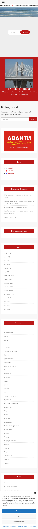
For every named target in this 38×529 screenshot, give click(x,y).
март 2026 (7, 272)
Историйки (7, 377)
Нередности (7, 400)
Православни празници (11, 426)
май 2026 (7, 264)
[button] (35, 493)
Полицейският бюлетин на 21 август (15, 207)
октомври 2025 (8, 290)
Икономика (7, 370)
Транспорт (7, 459)
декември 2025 (8, 283)
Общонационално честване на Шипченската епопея (18, 196)
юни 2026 (7, 261)
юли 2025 (7, 301)
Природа (6, 437)
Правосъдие (8, 429)
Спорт (6, 452)
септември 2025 (9, 294)
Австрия (6, 340)
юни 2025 (7, 305)
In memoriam (8, 329)
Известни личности (10, 366)
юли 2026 (7, 257)
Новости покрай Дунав (11, 403)
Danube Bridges (19, 89)
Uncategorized (8, 332)
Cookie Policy (5, 526)
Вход (5, 483)
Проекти (6, 444)
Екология (7, 355)
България (7, 347)
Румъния (6, 448)
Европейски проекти (10, 351)
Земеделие (7, 362)
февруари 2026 (9, 275)
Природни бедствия (10, 440)
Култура (6, 388)
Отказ (19, 516)
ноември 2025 (8, 287)
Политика (7, 418)
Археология (7, 344)
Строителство (8, 455)
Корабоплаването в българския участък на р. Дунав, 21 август (18, 212)
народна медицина (10, 396)
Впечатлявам (32, 526)
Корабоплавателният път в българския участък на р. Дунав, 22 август (19, 202)
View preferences (19, 521)
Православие (8, 422)
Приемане (19, 511)
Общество (7, 411)
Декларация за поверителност (18, 526)
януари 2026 (8, 279)
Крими (6, 381)
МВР (5, 392)
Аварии (6, 336)
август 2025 (7, 298)
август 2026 (7, 253)
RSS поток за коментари (11, 490)
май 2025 (7, 309)
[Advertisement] (19, 37)
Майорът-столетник (10, 217)
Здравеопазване (9, 358)
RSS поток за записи (10, 486)
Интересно (7, 373)
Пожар (6, 414)
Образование (8, 407)
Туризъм (6, 463)
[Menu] (3, 2)
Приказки (7, 433)
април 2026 (7, 268)
